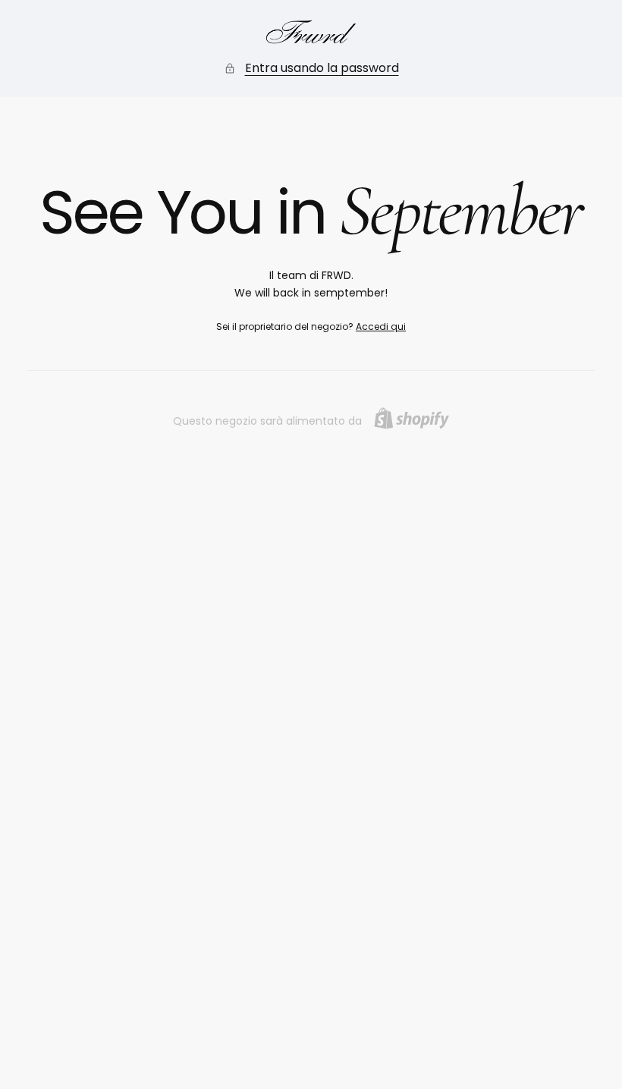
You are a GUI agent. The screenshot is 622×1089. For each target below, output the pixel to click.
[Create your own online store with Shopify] (411, 418)
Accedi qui (381, 326)
